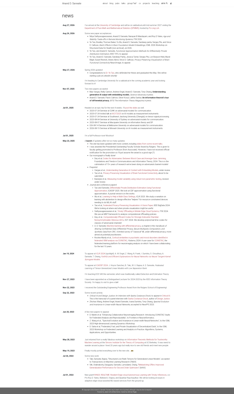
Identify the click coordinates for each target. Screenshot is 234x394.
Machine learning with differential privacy (124, 226)
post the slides (131, 108)
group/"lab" (132, 3)
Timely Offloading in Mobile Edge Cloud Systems (138, 211)
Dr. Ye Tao (110, 73)
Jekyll (106, 392)
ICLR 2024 (100, 253)
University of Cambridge (110, 25)
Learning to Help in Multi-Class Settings (119, 196)
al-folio (114, 392)
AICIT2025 (116, 113)
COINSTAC (159, 240)
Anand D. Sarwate (71, 3)
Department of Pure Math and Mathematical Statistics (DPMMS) (112, 28)
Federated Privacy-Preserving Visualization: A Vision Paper (128, 205)
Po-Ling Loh (154, 28)
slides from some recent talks (149, 144)
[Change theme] (170, 2)
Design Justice (163, 299)
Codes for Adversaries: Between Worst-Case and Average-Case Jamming (134, 158)
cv (140, 3)
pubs (117, 3)
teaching (155, 3)
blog (111, 3)
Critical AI (166, 296)
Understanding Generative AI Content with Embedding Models (132, 170)
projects (146, 3)
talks (123, 3)
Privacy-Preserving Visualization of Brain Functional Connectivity (130, 173)
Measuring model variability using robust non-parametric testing (134, 179)
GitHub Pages (132, 392)
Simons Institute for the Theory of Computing (124, 342)
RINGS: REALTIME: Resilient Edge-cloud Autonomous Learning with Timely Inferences (130, 375)
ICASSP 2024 (102, 265)
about (105, 3)
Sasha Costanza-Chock (138, 299)
